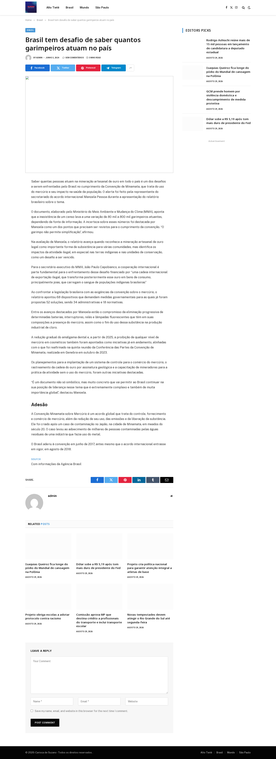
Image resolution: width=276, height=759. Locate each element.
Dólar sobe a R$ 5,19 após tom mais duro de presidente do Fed (98, 566)
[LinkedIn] (12, 207)
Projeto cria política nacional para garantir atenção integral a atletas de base (149, 568)
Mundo (84, 7)
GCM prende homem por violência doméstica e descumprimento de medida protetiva (226, 97)
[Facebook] (12, 191)
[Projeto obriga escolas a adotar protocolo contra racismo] (48, 597)
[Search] (243, 7)
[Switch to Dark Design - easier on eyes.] (249, 7)
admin (39, 58)
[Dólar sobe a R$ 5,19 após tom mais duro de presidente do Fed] (99, 546)
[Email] (12, 232)
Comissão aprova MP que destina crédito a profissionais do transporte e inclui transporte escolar (99, 620)
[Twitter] (12, 199)
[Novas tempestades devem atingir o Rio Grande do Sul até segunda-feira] (150, 597)
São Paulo (102, 7)
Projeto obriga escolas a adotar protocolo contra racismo (47, 616)
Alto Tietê (52, 7)
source (36, 459)
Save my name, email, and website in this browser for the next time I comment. (81, 711)
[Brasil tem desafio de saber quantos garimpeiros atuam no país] (99, 124)
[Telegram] (12, 224)
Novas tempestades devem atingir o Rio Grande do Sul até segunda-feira (148, 618)
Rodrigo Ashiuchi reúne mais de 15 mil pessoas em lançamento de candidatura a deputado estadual (228, 46)
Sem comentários (74, 58)
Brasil (69, 7)
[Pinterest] (12, 216)
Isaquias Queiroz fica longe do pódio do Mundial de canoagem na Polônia (47, 568)
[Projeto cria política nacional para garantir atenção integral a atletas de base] (150, 546)
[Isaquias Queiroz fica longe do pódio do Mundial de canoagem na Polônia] (48, 546)
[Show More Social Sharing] (130, 68)
